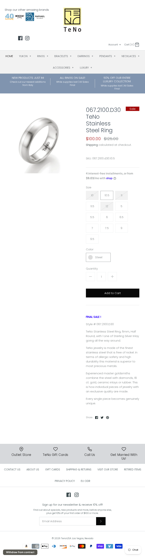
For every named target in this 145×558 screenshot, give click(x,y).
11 (121, 195)
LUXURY (86, 68)
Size (88, 187)
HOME (9, 56)
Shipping (92, 145)
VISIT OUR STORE (107, 469)
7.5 (107, 228)
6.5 (121, 217)
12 (107, 206)
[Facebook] (20, 38)
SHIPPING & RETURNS (78, 469)
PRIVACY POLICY (65, 481)
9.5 (92, 239)
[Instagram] (27, 38)
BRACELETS (63, 56)
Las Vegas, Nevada (82, 538)
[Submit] (101, 521)
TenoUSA (66, 538)
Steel (98, 257)
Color (89, 249)
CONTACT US (12, 469)
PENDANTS (107, 56)
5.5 (92, 217)
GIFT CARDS (52, 469)
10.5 (107, 195)
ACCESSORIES (63, 68)
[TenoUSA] (72, 19)
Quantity (92, 269)
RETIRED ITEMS (132, 469)
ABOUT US (32, 469)
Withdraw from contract (20, 552)
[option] (39, 140)
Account (113, 44)
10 (92, 195)
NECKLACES (131, 56)
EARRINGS (85, 56)
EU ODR (85, 481)
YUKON (25, 56)
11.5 (92, 206)
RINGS (42, 56)
